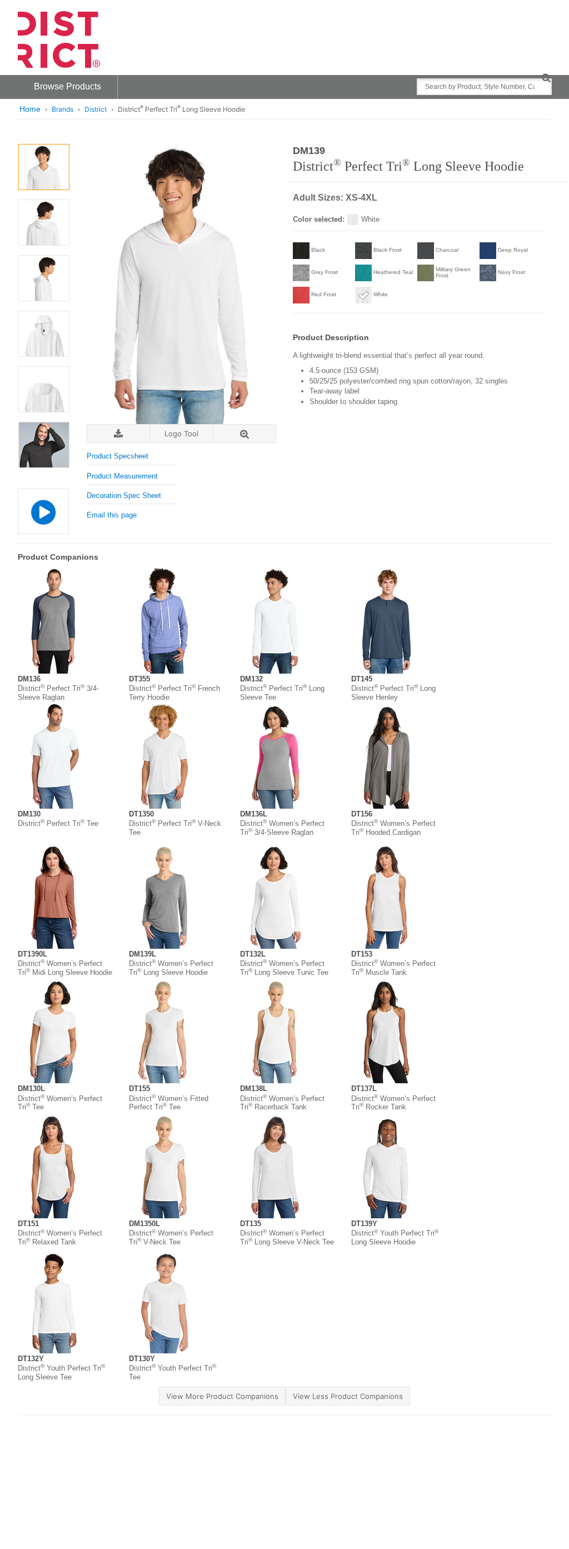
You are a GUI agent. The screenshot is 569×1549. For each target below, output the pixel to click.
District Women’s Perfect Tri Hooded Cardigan (393, 827)
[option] (43, 167)
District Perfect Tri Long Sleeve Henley (393, 692)
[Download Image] (118, 434)
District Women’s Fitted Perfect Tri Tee (168, 1103)
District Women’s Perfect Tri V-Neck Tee (171, 1237)
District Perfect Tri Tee (58, 823)
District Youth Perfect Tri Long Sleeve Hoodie (394, 1237)
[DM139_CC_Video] (43, 511)
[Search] (546, 77)
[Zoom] (244, 434)
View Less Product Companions (348, 1396)
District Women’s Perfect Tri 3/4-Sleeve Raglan (282, 827)
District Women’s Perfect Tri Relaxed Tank (60, 1237)
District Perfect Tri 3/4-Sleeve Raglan (58, 692)
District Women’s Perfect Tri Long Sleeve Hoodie (171, 968)
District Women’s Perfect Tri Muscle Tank (393, 968)
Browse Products (67, 86)
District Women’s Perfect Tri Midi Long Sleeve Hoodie (65, 968)
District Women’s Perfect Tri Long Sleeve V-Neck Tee (287, 1237)
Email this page (112, 515)
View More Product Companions (222, 1396)
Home (30, 108)
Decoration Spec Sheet (124, 495)
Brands (62, 109)
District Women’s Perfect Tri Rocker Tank (393, 1103)
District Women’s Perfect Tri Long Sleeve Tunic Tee (284, 968)
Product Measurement (122, 476)
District (95, 109)
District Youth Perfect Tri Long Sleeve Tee (61, 1372)
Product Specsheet (117, 456)
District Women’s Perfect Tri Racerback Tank (282, 1103)
